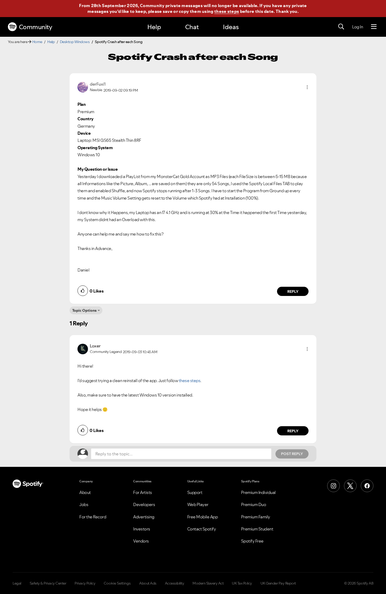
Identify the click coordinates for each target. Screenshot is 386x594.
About (85, 492)
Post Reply (292, 453)
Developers (144, 504)
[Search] (341, 26)
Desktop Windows (75, 41)
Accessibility (174, 583)
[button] (307, 87)
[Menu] (373, 26)
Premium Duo (253, 504)
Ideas (231, 27)
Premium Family (255, 517)
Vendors (141, 541)
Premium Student (257, 529)
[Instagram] (333, 486)
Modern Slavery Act (207, 583)
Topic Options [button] (84, 310)
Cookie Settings (117, 583)
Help (154, 27)
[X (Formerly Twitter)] (350, 486)
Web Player (197, 504)
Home (37, 41)
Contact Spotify (201, 529)
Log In (357, 27)
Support (194, 492)
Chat (192, 27)
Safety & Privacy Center (48, 583)
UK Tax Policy (242, 583)
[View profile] (82, 87)
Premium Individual (258, 492)
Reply (293, 291)
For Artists (142, 492)
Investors (141, 529)
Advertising (143, 517)
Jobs (83, 504)
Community (35, 27)
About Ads (148, 583)
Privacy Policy (85, 583)
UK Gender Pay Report (278, 583)
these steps (226, 11)
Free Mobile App (202, 517)
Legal (17, 583)
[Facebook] (367, 486)
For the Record (92, 517)
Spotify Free (252, 541)
